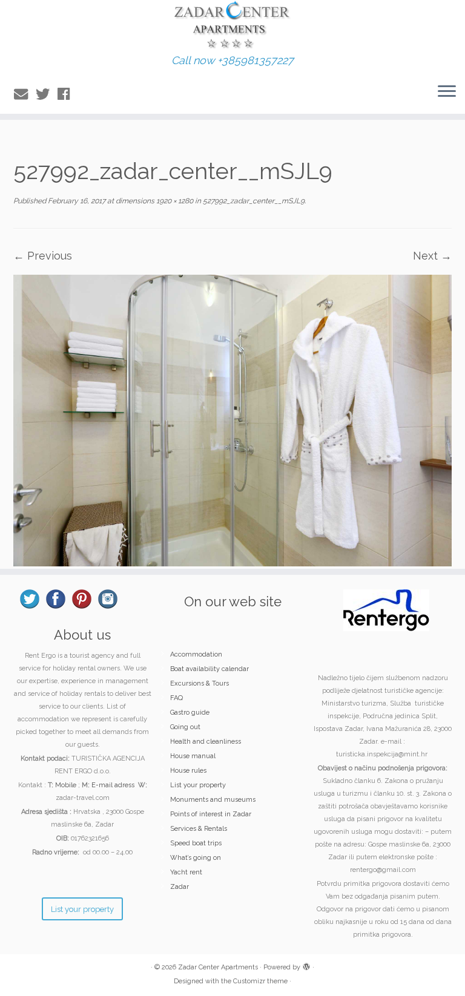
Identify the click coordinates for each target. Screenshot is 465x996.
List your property (198, 785)
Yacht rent (186, 872)
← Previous (42, 255)
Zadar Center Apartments (218, 967)
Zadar (179, 887)
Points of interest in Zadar (210, 814)
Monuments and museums (213, 800)
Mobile (65, 785)
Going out (185, 727)
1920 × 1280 (173, 201)
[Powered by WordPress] (306, 965)
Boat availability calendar (209, 669)
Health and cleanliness (205, 741)
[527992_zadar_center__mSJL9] (232, 419)
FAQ (176, 698)
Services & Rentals (198, 829)
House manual (193, 756)
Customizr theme (260, 981)
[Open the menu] (447, 92)
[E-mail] (25, 94)
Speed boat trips (196, 843)
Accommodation (196, 654)
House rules (188, 771)
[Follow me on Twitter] (47, 94)
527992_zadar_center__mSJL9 (253, 201)
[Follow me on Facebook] (68, 94)
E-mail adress (112, 785)
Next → (432, 255)
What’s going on (195, 858)
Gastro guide (189, 712)
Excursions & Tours (199, 683)
